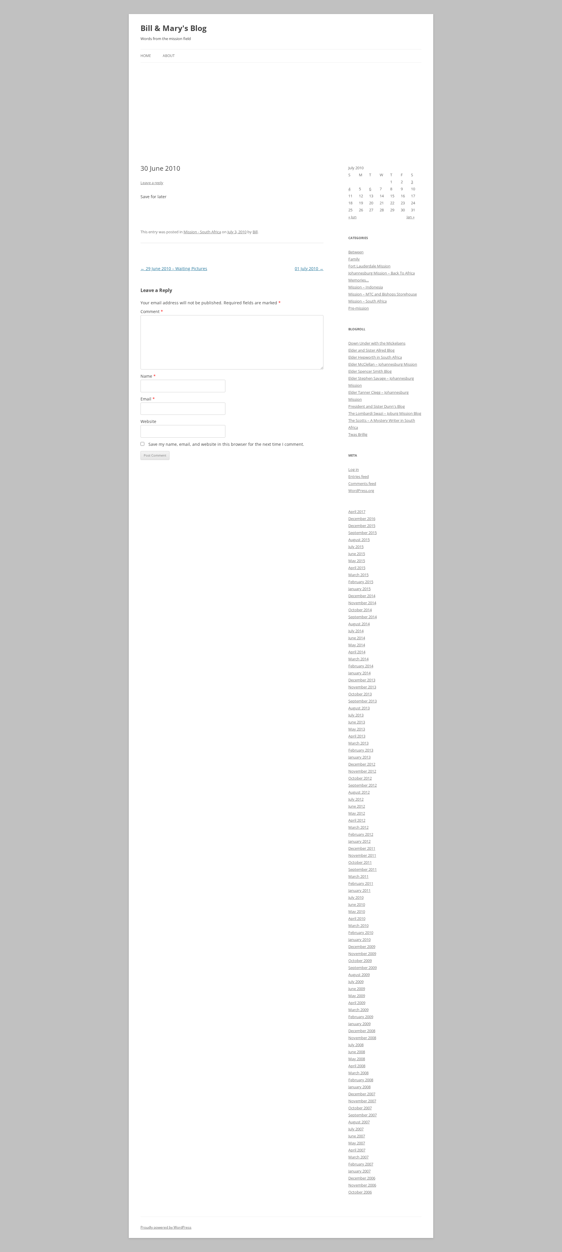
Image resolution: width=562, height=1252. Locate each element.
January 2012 (359, 841)
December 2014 (361, 595)
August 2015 (359, 539)
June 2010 (356, 904)
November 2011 (362, 855)
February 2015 (360, 581)
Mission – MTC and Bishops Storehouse (382, 294)
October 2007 (360, 1108)
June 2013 (356, 722)
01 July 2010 (309, 268)
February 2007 (360, 1164)
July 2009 (356, 981)
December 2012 (361, 764)
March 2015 (358, 574)
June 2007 (356, 1136)
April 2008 (356, 1065)
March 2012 (358, 827)
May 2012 (356, 813)
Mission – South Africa (367, 301)
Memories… (358, 280)
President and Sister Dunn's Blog (376, 406)
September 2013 (362, 701)
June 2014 (356, 637)
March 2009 (358, 1009)
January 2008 (359, 1086)
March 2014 (358, 659)
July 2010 (356, 897)
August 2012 (359, 792)
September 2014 (362, 616)
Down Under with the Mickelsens (376, 343)
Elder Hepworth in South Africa (375, 357)
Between (356, 252)
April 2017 (356, 511)
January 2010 (359, 939)
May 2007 (356, 1143)
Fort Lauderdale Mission (369, 266)
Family (354, 259)
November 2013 (362, 687)
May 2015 (356, 560)
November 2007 (362, 1101)
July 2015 (356, 546)
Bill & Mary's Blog (173, 28)
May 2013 (356, 729)
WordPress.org (361, 490)
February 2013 (360, 750)
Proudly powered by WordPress (165, 1227)
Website (148, 421)
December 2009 (361, 946)
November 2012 (362, 771)
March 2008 (358, 1072)
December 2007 (361, 1093)
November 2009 (362, 953)
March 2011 (358, 876)
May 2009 (356, 995)
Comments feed (362, 483)
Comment (151, 311)
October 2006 (360, 1192)
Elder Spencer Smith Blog (370, 371)
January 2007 (359, 1171)
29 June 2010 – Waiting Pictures (173, 268)
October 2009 (360, 960)
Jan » (410, 217)
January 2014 (359, 673)
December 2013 (361, 680)
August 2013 (359, 708)
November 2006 (362, 1185)
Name (148, 376)
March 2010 (358, 925)
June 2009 (356, 988)
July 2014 (356, 630)
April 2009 (356, 1002)
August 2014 (359, 623)
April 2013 (356, 736)
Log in (353, 469)
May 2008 (356, 1058)
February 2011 (360, 883)
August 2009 (359, 974)
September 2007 (362, 1115)
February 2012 (360, 834)
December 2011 (361, 848)
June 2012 (356, 806)
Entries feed (358, 476)
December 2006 (361, 1178)
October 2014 (360, 609)
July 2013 (356, 715)
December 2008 (361, 1030)
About (169, 55)
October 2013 (360, 694)
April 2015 (356, 567)
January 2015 (359, 588)
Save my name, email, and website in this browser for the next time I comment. (226, 444)
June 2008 (356, 1051)
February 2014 (360, 666)
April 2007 (356, 1150)
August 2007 (359, 1122)
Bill (255, 231)
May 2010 (356, 911)
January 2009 (359, 1023)
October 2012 (360, 778)
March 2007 (358, 1157)
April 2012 (356, 820)
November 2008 (362, 1037)
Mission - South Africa (202, 231)
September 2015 (362, 532)
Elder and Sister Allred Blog (371, 350)
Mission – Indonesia (365, 287)
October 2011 (360, 862)
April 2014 (356, 652)
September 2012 (362, 785)
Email (147, 399)
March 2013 (358, 743)
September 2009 (362, 967)
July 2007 (356, 1129)
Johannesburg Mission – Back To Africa (381, 273)
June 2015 (356, 553)
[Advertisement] (281, 106)
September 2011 (362, 869)
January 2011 (359, 890)
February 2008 (360, 1079)
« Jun (352, 217)
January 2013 (359, 757)
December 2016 (361, 518)
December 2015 (361, 525)
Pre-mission (358, 308)
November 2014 (362, 602)
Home (145, 55)
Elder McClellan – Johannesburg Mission (382, 364)
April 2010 (356, 918)
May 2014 (356, 644)
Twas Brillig (357, 434)
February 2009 (360, 1016)
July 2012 (356, 799)
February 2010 (360, 932)
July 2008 (356, 1044)
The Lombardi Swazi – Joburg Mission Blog (384, 413)
